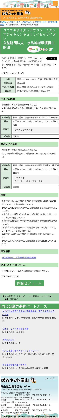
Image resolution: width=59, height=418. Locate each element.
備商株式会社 (8, 340)
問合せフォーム (29, 283)
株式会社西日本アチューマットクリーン (20, 351)
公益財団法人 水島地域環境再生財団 (19, 257)
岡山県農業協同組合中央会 (14, 365)
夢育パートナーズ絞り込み (20, 22)
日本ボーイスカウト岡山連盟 (15, 329)
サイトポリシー (51, 378)
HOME (3, 22)
